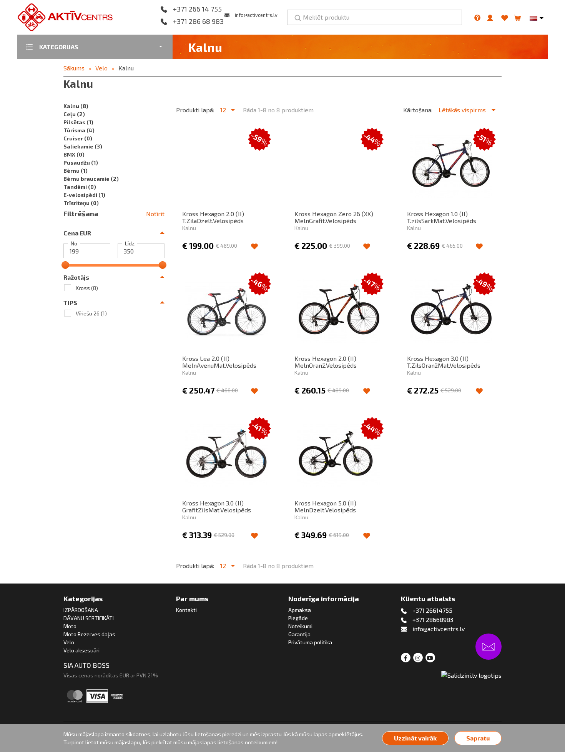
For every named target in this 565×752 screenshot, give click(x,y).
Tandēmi (79, 186)
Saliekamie (82, 146)
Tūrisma (79, 130)
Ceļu (74, 114)
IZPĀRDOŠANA (80, 610)
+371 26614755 (432, 610)
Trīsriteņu (81, 203)
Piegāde (298, 618)
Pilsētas (78, 122)
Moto (69, 626)
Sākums (74, 68)
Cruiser (77, 138)
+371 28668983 (432, 619)
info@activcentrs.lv (256, 15)
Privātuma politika (310, 642)
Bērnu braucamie (91, 178)
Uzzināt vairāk (415, 738)
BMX (74, 154)
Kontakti (186, 610)
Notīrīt (155, 213)
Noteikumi (300, 626)
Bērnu (75, 170)
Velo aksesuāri (81, 650)
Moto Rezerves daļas (89, 634)
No (74, 243)
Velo (101, 68)
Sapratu (478, 738)
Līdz (130, 243)
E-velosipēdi (84, 195)
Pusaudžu (80, 162)
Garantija (299, 634)
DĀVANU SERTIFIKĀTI (88, 618)
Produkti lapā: (195, 109)
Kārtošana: (417, 109)
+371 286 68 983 (198, 21)
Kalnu (126, 68)
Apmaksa (299, 610)
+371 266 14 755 (197, 9)
